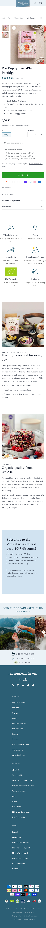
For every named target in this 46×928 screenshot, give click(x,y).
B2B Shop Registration (21, 812)
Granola (15, 713)
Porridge (15, 708)
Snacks (15, 734)
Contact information (30, 916)
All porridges (19, 18)
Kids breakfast (17, 729)
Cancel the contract (20, 858)
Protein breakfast (19, 724)
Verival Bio (6, 18)
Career (14, 801)
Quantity (30, 130)
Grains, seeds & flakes (20, 745)
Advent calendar (18, 755)
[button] (4, 2)
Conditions (16, 837)
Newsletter (16, 807)
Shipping (12, 125)
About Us (16, 770)
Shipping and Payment (21, 848)
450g (6, 135)
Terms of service (30, 912)
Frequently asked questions (23, 786)
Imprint (15, 832)
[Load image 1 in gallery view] (5, 28)
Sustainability (17, 775)
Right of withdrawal (20, 853)
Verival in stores (18, 791)
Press (14, 796)
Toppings (15, 739)
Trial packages (17, 750)
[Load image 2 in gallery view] (5, 35)
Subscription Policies (20, 843)
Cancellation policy (29, 919)
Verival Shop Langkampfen (22, 780)
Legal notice (17, 919)
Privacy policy (17, 912)
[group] (17, 632)
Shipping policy (17, 916)
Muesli (14, 718)
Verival (13, 908)
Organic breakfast (19, 702)
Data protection (18, 864)
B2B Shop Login (18, 817)
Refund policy (35, 908)
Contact (15, 869)
